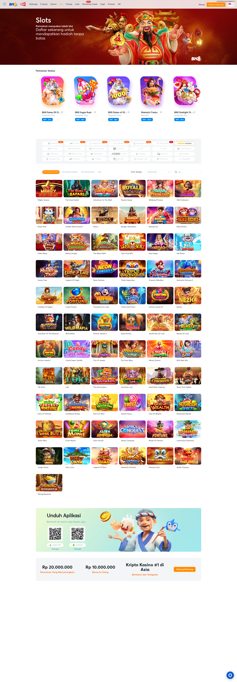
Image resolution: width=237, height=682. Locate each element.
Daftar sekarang (215, 5)
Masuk (202, 5)
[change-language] (231, 5)
